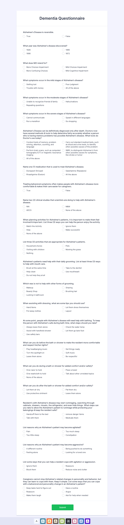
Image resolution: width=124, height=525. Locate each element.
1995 (68, 50)
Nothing (29, 253)
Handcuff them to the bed (37, 414)
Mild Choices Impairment (76, 67)
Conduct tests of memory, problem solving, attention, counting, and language (41, 144)
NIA (27, 206)
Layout (68, 311)
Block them (31, 469)
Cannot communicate (35, 117)
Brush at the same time (36, 268)
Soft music (70, 353)
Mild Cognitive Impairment (77, 71)
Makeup (29, 287)
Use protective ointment (36, 393)
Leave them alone (34, 356)
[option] (36, 521)
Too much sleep (72, 431)
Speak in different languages (78, 117)
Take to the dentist (74, 268)
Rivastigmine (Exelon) (35, 174)
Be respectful (71, 356)
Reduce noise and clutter (76, 469)
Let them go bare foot (75, 330)
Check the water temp (75, 327)
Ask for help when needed (77, 495)
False (68, 36)
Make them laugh (33, 495)
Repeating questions (35, 105)
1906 (28, 53)
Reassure (70, 466)
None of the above (73, 210)
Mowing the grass (73, 249)
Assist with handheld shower (38, 330)
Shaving (69, 287)
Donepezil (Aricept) (34, 171)
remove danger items (75, 414)
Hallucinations (72, 101)
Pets (68, 246)
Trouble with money (34, 88)
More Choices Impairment (37, 67)
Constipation (71, 435)
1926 (28, 50)
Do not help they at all (35, 275)
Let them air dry (33, 389)
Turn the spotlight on (35, 353)
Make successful (73, 230)
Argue (68, 492)
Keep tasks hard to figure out (38, 488)
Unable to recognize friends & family (42, 101)
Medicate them (72, 418)
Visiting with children (35, 249)
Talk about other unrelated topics (80, 373)
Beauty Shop (31, 291)
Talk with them (32, 418)
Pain (28, 431)
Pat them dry (71, 389)
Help (28, 230)
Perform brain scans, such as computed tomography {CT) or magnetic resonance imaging (43, 152)
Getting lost (31, 84)
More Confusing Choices (37, 71)
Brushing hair (71, 291)
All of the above (72, 88)
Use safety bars (33, 334)
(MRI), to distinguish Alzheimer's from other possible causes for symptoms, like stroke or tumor (82, 152)
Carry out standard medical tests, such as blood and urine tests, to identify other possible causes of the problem (82, 144)
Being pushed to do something (79, 449)
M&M (68, 206)
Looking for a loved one (76, 452)
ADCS (28, 210)
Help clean (30, 271)
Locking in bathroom (35, 295)
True (28, 36)
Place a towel (71, 370)
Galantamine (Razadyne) (76, 171)
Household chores (34, 246)
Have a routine (72, 488)
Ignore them (71, 226)
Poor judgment (72, 84)
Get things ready (73, 349)
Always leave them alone (37, 327)
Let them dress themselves (77, 307)
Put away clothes (33, 311)
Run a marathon (33, 121)
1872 (68, 53)
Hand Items (31, 307)
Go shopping (71, 121)
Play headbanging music (36, 349)
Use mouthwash (72, 271)
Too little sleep (32, 435)
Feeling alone (32, 452)
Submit (62, 507)
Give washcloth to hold (36, 373)
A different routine (34, 449)
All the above (71, 174)
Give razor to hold (34, 370)
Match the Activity (34, 226)
